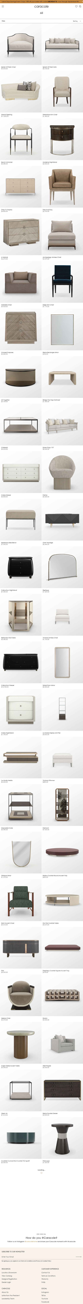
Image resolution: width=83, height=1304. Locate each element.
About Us (5, 1292)
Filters (3, 21)
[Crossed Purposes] (21, 329)
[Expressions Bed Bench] (21, 520)
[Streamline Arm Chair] (62, 91)
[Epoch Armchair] (21, 139)
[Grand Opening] (21, 91)
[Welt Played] (62, 1043)
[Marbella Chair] (21, 282)
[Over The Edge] (62, 520)
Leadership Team (8, 1299)
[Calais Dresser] (21, 472)
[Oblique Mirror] (21, 852)
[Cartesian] (21, 424)
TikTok (44, 1295)
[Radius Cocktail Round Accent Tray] (62, 852)
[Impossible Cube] (21, 805)
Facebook (45, 1302)
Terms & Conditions (48, 1276)
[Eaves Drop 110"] (62, 424)
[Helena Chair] (21, 995)
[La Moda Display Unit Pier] (62, 710)
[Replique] (62, 567)
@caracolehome (31, 1241)
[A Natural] (21, 234)
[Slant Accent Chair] (21, 900)
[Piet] (21, 948)
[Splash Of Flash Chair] (21, 44)
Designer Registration (9, 1279)
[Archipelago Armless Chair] (62, 234)
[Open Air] (21, 1090)
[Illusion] (62, 995)
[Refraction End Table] (21, 615)
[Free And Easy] (62, 187)
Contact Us (46, 1272)
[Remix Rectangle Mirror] (62, 329)
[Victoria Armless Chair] (62, 615)
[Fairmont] (62, 805)
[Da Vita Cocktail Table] (62, 900)
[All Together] (21, 377)
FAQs (43, 1282)
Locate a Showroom (9, 1272)
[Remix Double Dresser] (62, 1090)
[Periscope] (62, 1138)
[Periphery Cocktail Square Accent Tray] (62, 948)
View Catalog (7, 1276)
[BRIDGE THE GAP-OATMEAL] (62, 377)
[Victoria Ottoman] (62, 757)
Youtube (45, 1299)
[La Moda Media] (21, 757)
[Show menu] (3, 6)
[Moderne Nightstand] (62, 139)
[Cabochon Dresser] (21, 662)
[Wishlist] (76, 6)
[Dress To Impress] (21, 187)
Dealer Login (6, 1282)
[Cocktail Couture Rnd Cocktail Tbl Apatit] (21, 1138)
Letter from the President (11, 1295)
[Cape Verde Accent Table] (21, 1043)
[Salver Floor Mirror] (62, 662)
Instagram (45, 1292)
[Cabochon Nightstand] (21, 567)
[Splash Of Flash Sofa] (62, 44)
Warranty (45, 1279)
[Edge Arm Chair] (62, 282)
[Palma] (62, 472)
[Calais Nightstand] (21, 710)
